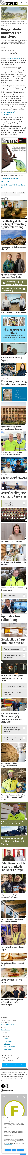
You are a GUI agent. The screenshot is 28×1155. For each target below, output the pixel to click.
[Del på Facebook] (11, 53)
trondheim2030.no (14, 58)
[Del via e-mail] (16, 53)
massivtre (20, 192)
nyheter (4, 192)
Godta (14, 1150)
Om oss (6, 1038)
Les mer (12, 1081)
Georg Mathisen (5, 1030)
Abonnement (7, 1041)
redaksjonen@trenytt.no (8, 1024)
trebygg (9, 195)
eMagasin (7, 1044)
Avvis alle (8, 1150)
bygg (3, 195)
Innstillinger (23, 1154)
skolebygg (12, 192)
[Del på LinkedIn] (14, 53)
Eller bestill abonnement (9, 182)
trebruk (16, 195)
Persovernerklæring (9, 1047)
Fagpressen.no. (9, 1144)
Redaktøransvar (8, 1049)
